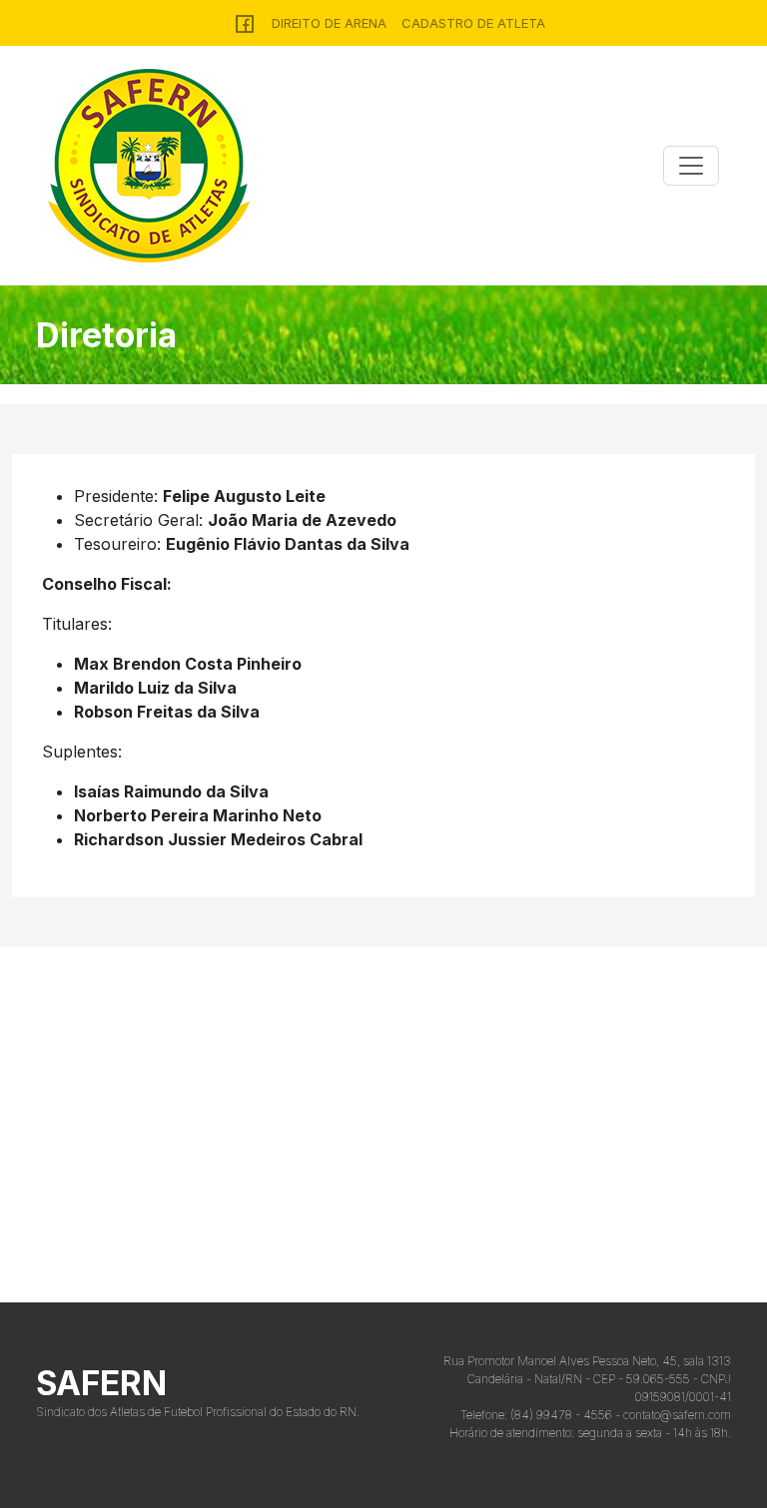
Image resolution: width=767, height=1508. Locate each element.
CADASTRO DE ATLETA (473, 23)
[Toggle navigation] (691, 166)
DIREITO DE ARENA (329, 23)
